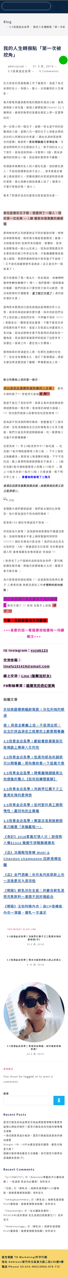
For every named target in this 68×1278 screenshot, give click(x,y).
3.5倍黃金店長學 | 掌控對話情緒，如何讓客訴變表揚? (34, 1047)
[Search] (46, 6)
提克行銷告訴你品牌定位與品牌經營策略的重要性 (33, 1122)
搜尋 (6, 1093)
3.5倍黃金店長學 (19, 71)
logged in (31, 1076)
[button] (57, 6)
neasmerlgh (14, 1210)
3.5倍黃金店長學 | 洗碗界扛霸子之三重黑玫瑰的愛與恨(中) (34, 938)
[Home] (4, 26)
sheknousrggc (15, 1226)
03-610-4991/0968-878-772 (40, 1266)
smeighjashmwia (17, 1199)
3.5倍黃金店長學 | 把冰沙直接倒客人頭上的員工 (34, 959)
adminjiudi (16, 66)
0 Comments (49, 71)
